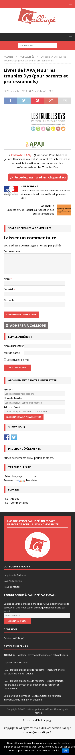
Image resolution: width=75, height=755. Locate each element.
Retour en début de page (37, 720)
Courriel (8, 289)
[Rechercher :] (37, 45)
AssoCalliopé (39, 91)
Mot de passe (12, 353)
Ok (65, 751)
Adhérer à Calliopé (14, 638)
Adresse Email (12, 407)
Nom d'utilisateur (14, 346)
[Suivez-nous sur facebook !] (6, 437)
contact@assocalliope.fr (37, 732)
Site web (9, 300)
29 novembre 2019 (17, 91)
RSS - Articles (11, 498)
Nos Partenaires (13, 581)
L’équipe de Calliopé (15, 575)
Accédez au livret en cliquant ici (40, 177)
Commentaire (12, 251)
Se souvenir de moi (17, 359)
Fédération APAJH (22, 155)
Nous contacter (12, 586)
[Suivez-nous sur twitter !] (14, 437)
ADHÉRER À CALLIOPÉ (28, 325)
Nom (7, 279)
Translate (31, 480)
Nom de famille (13, 398)
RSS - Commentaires (16, 502)
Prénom (8, 389)
